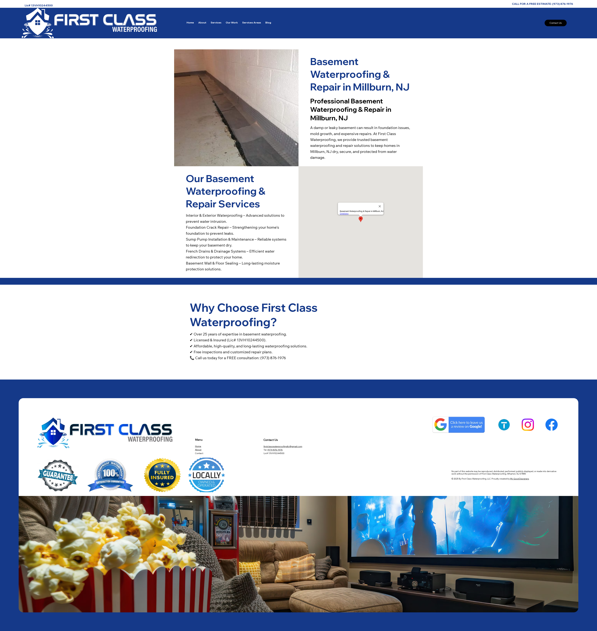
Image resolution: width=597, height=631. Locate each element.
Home (198, 446)
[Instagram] (528, 424)
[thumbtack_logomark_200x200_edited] (504, 424)
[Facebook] (551, 424)
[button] (216, 22)
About (198, 449)
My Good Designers (519, 478)
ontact (200, 453)
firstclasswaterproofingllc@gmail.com (283, 446)
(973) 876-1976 (275, 449)
